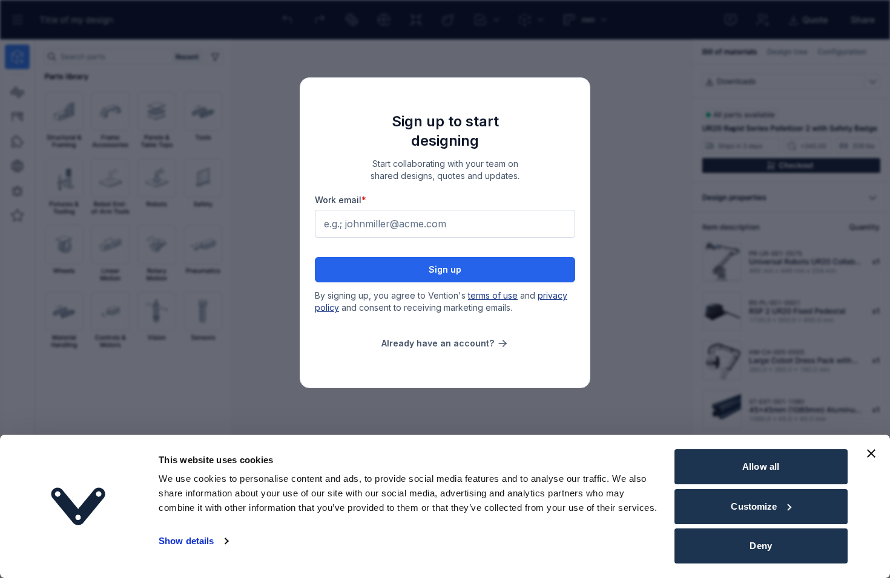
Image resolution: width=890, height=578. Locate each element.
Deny (760, 546)
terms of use (493, 295)
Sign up (445, 269)
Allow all (760, 466)
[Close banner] (871, 453)
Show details (186, 541)
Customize (754, 506)
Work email (340, 200)
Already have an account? (437, 343)
